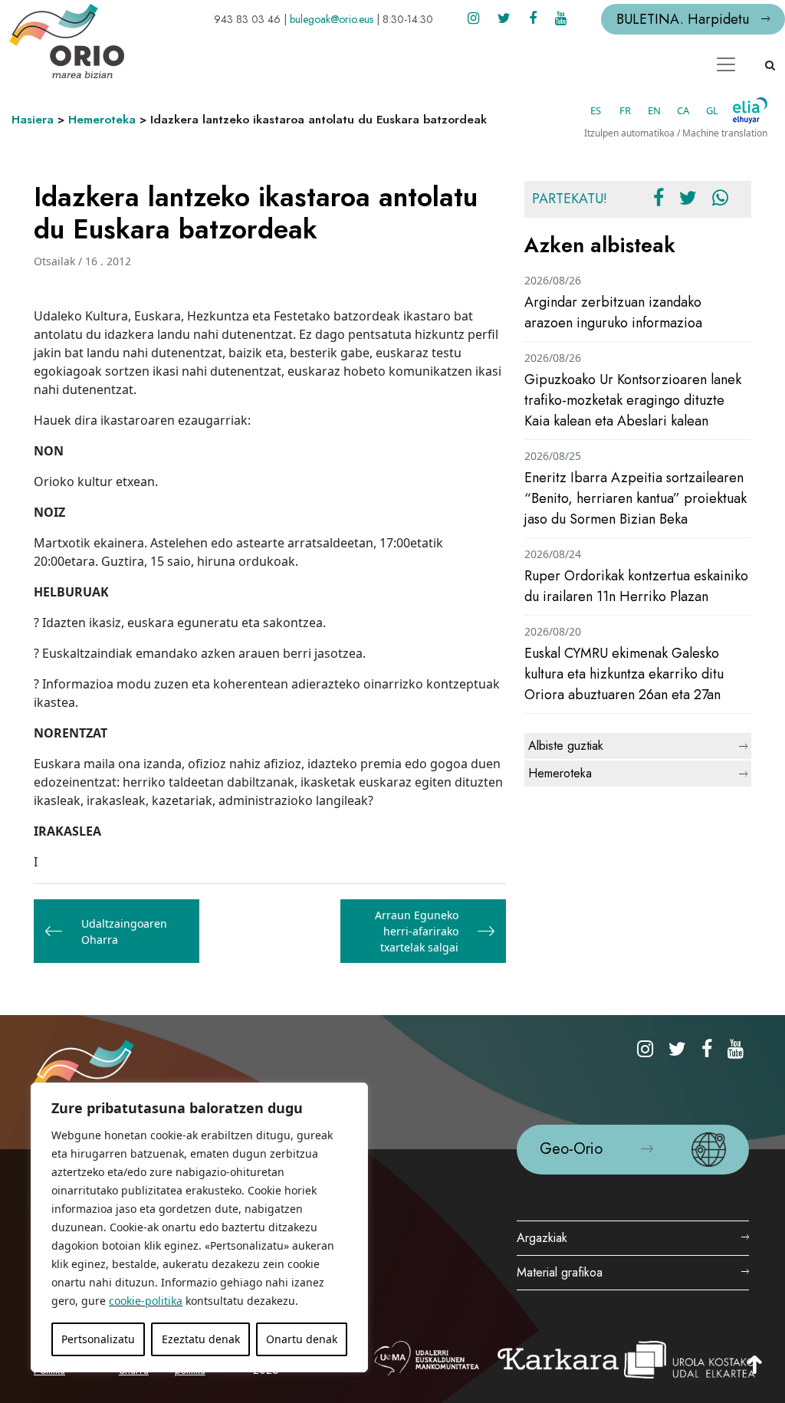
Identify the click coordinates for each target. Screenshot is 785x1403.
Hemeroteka (102, 119)
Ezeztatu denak (201, 1339)
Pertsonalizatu (98, 1339)
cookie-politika (145, 1300)
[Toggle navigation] (726, 64)
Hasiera (32, 119)
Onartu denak (301, 1339)
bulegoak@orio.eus (331, 19)
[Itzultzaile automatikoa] (750, 110)
